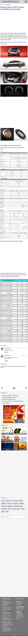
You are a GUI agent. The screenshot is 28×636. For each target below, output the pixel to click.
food (12, 500)
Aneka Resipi (20, 606)
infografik (3, 503)
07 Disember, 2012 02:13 (23, 348)
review (9, 508)
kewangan (3, 506)
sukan (2, 511)
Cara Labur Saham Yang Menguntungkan (12, 401)
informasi (9, 503)
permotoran (4, 508)
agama (3, 500)
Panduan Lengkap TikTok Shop (10, 395)
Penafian (14, 634)
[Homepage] (14, 388)
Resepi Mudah (6, 403)
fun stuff (16, 500)
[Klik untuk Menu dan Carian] (26, 1)
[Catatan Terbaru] (2, 388)
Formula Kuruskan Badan (8, 399)
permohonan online (18, 506)
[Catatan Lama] (26, 388)
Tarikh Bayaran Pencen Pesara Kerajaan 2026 (6, 629)
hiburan (21, 500)
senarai (22, 508)
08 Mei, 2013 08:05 (24, 355)
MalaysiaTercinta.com (12, 633)
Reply (6, 352)
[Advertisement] (14, 21)
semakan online (16, 508)
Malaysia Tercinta (19, 612)
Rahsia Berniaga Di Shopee (9, 397)
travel (7, 511)
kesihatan (21, 503)
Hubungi (19, 633)
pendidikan (9, 506)
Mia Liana (19, 601)
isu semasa (15, 503)
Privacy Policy (25, 633)
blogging (8, 500)
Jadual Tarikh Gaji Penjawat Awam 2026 (7, 609)
